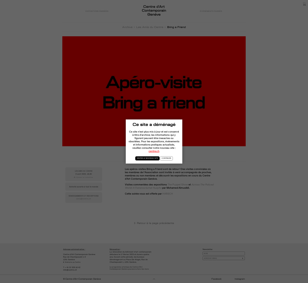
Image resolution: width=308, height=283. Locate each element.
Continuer (166, 158)
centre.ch (154, 151)
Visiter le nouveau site (147, 158)
